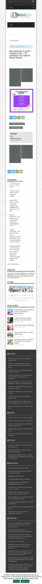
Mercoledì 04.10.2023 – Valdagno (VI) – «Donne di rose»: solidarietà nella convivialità (27, 75)
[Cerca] (33, 1)
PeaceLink (12, 354)
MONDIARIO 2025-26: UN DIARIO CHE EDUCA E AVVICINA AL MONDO (24, 341)
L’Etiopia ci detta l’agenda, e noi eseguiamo (20, 421)
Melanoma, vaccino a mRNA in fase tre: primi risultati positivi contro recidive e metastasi (19, 546)
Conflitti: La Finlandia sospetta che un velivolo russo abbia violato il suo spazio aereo (19, 365)
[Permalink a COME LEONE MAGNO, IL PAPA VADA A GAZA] (10, 337)
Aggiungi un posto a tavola (15, 476)
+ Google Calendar (17, 123)
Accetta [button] (16, 581)
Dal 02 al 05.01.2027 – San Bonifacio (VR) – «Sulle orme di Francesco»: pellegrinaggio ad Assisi (15, 220)
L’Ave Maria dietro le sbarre (16, 541)
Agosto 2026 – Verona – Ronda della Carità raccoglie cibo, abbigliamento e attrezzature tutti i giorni (15, 206)
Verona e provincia (15, 140)
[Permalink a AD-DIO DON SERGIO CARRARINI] (10, 330)
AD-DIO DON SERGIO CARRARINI (24, 325)
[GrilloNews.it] (21, 17)
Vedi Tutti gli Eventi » (13, 264)
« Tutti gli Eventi (14, 40)
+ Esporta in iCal (16, 127)
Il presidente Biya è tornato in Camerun (19, 479)
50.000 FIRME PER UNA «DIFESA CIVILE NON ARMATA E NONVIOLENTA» (24, 311)
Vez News (12, 440)
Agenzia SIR (13, 518)
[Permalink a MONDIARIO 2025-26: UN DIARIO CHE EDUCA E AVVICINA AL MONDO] (10, 344)
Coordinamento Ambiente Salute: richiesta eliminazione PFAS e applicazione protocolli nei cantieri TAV (20, 456)
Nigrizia (11, 413)
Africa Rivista (13, 463)
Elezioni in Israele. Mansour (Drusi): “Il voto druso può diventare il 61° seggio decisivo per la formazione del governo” (20, 552)
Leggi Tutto (25, 581)
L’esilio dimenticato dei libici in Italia (18, 468)
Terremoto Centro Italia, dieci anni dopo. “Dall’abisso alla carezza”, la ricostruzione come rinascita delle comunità (20, 536)
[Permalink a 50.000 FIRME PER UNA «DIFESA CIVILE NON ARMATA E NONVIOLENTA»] (10, 314)
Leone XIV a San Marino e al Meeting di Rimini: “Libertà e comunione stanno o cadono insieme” (19, 524)
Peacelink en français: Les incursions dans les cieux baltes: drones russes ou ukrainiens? (20, 376)
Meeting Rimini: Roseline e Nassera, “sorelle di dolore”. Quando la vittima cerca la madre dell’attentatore (20, 559)
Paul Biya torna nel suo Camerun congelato (20, 417)
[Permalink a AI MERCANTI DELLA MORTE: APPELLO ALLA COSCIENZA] (10, 323)
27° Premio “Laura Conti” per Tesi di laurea (15, 185)
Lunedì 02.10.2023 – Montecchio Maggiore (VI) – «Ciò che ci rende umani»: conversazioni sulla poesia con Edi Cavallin (15, 77)
